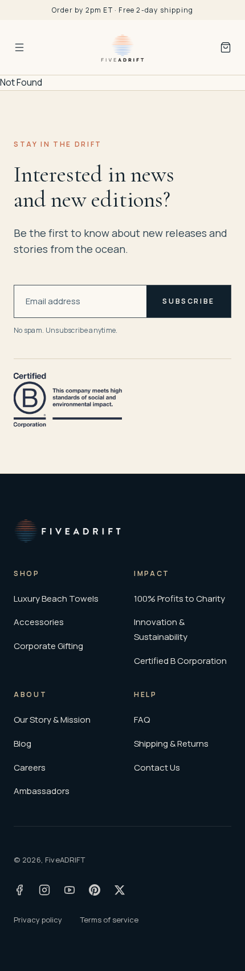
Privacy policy (38, 919)
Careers (30, 767)
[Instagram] (44, 890)
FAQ (142, 720)
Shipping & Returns (171, 744)
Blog (22, 744)
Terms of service (109, 919)
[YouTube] (69, 890)
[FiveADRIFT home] (122, 47)
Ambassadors (42, 791)
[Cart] (225, 47)
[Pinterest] (94, 890)
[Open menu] (19, 47)
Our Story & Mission (52, 720)
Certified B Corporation (180, 661)
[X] (119, 890)
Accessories (39, 622)
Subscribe (188, 301)
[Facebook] (19, 890)
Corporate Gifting (48, 646)
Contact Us (157, 767)
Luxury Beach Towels (56, 599)
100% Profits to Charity (179, 599)
